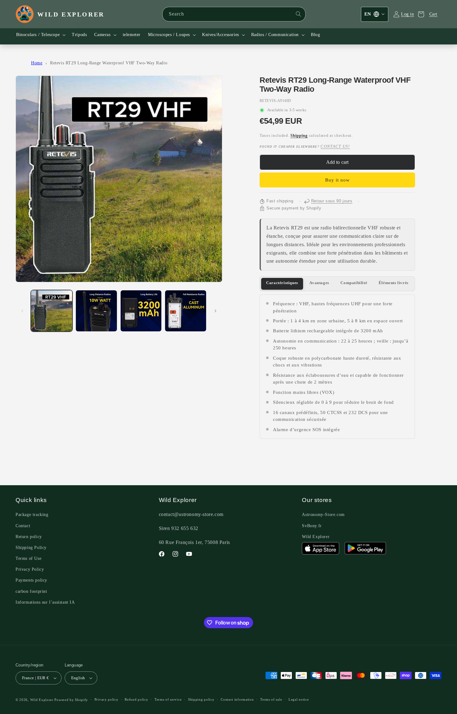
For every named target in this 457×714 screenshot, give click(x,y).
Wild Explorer (316, 536)
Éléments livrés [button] (394, 283)
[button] (40, 34)
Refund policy (136, 699)
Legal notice (299, 699)
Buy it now (337, 179)
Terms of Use (28, 558)
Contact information (237, 699)
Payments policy (31, 580)
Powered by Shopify (71, 700)
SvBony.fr (311, 525)
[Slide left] (22, 311)
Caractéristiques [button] (282, 283)
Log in (407, 14)
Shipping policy (201, 699)
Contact (23, 525)
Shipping (299, 135)
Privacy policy (106, 699)
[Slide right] (215, 311)
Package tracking (32, 514)
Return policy (29, 536)
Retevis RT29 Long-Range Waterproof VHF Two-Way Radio (108, 63)
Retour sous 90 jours (332, 201)
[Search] (298, 14)
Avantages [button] (319, 283)
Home (36, 63)
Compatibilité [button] (353, 283)
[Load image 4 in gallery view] (185, 311)
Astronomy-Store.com (323, 514)
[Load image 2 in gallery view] (96, 311)
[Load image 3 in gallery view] (141, 311)
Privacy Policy (30, 569)
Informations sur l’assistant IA (45, 602)
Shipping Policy (31, 547)
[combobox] (234, 14)
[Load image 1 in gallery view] (51, 311)
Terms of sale (271, 699)
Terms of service (168, 699)
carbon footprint (31, 591)
